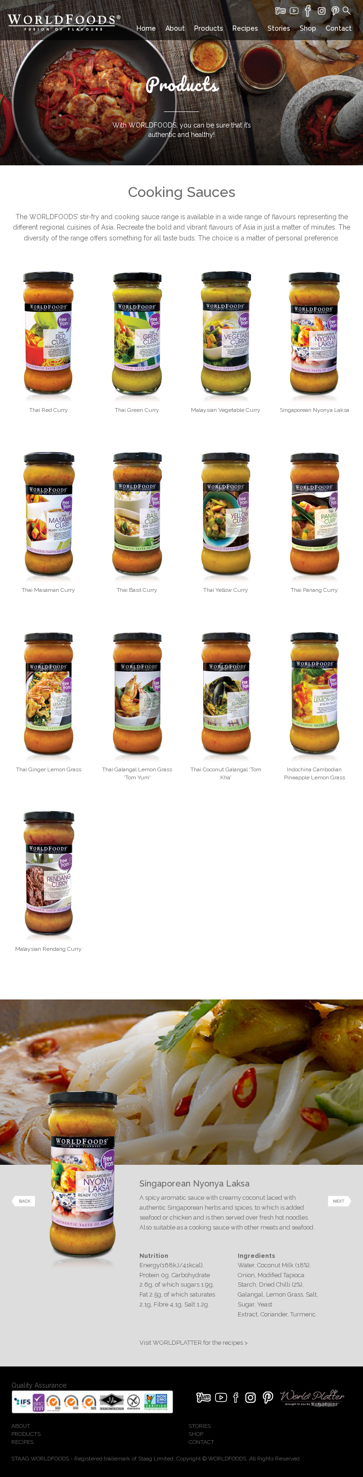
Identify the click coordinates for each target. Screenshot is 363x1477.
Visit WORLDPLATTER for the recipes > (193, 1342)
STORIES (200, 1426)
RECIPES (22, 1442)
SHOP (196, 1434)
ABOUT (20, 1426)
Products (208, 28)
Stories (279, 28)
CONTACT (201, 1442)
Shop (308, 28)
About (175, 28)
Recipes (245, 28)
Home (146, 28)
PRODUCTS (26, 1434)
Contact (339, 28)
